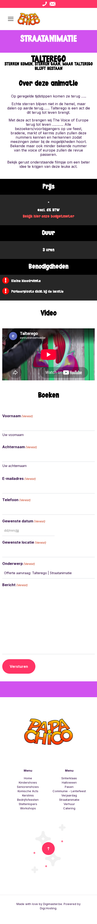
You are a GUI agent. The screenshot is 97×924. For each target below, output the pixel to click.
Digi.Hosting (48, 908)
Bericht (15, 585)
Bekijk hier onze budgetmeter (48, 216)
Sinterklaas (69, 778)
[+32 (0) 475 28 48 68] (44, 4)
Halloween (69, 782)
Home (28, 778)
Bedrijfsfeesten (28, 799)
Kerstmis (28, 795)
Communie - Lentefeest (69, 791)
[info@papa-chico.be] (52, 4)
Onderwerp (18, 564)
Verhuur (69, 804)
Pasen (69, 787)
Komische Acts (28, 791)
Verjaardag (69, 795)
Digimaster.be (52, 904)
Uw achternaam (14, 466)
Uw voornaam (13, 435)
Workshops (28, 808)
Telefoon (16, 500)
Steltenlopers (28, 804)
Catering (69, 808)
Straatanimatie (69, 799)
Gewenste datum (23, 521)
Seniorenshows (28, 787)
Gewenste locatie (24, 542)
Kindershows (28, 782)
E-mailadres (19, 478)
